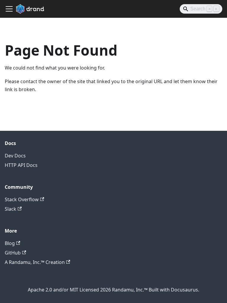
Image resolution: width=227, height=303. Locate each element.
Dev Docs (15, 155)
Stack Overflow (22, 199)
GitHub (13, 252)
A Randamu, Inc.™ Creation (35, 262)
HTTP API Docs (21, 165)
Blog (10, 243)
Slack (10, 209)
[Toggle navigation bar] (9, 8)
